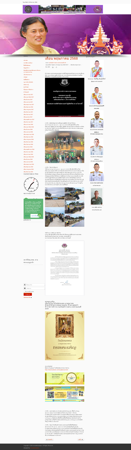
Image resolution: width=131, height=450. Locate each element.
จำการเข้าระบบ (29, 291)
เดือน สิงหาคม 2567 (28, 112)
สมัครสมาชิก (27, 297)
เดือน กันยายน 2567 (28, 114)
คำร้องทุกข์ (26, 92)
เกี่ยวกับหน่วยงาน (28, 74)
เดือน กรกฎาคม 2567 (29, 109)
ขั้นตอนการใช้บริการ (28, 89)
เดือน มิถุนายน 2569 (28, 166)
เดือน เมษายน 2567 (28, 102)
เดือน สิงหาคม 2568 (28, 142)
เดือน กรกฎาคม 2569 (29, 169)
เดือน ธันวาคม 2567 (28, 122)
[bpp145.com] (63, 9)
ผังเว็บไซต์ (26, 87)
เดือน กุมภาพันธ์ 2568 (29, 127)
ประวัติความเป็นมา (28, 63)
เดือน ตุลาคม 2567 (28, 117)
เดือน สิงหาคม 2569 (28, 171)
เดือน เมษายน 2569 (28, 161)
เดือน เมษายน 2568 (28, 132)
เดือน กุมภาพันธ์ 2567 (29, 97)
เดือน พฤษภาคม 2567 (29, 104)
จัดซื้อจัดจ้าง (26, 79)
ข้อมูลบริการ (26, 68)
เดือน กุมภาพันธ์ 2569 (29, 157)
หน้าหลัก (26, 60)
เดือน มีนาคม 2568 (28, 129)
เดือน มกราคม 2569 (28, 154)
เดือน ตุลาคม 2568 (28, 147)
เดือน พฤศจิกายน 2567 (29, 119)
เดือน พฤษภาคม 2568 (29, 134)
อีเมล (56, 67)
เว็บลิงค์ (25, 77)
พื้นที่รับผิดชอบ (27, 65)
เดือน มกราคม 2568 (28, 124)
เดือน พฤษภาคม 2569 (29, 164)
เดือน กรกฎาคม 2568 (29, 139)
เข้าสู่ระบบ (27, 294)
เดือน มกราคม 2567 (28, 94)
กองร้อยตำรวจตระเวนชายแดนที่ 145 (57, 62)
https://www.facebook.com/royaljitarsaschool (56, 369)
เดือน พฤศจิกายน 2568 (29, 149)
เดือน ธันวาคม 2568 (28, 152)
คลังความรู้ (26, 84)
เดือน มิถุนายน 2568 (28, 137)
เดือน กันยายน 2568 (28, 144)
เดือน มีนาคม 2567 (28, 99)
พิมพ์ (52, 67)
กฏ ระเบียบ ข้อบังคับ (28, 82)
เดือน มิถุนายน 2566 (28, 107)
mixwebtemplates (34, 448)
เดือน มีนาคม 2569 (28, 159)
